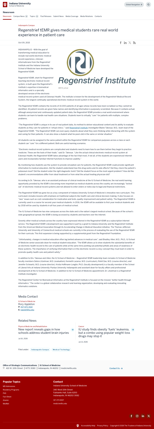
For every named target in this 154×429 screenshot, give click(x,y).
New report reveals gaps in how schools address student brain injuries (43, 331)
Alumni (6, 400)
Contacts (98, 16)
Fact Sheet (7, 397)
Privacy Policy (102, 426)
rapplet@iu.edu (27, 310)
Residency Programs (11, 390)
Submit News (58, 16)
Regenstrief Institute (79, 128)
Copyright (114, 426)
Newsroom (8, 12)
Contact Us (114, 368)
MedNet (6, 404)
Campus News (19, 16)
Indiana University (144, 426)
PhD (4, 393)
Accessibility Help (88, 426)
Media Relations (86, 16)
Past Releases (45, 16)
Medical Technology (61, 350)
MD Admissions (9, 386)
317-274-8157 (58, 400)
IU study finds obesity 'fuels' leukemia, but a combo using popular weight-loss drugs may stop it (104, 333)
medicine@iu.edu (60, 403)
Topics (32, 16)
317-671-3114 (26, 307)
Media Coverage (72, 16)
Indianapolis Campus (40, 350)
